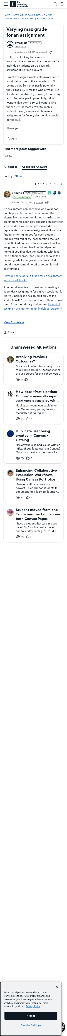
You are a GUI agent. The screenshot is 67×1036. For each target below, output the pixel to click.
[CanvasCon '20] (54, 193)
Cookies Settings (31, 1025)
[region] (31, 1009)
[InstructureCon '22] (59, 193)
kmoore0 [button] (21, 43)
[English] (19, 4)
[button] (10, 44)
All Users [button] (9, 156)
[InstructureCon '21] (49, 193)
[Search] (55, 4)
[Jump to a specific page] (60, 184)
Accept (31, 1015)
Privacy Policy (33, 1006)
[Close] (57, 987)
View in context (14, 322)
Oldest (19, 176)
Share (11, 139)
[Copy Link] (51, 52)
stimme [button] (17, 193)
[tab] (10, 167)
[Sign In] (62, 4)
